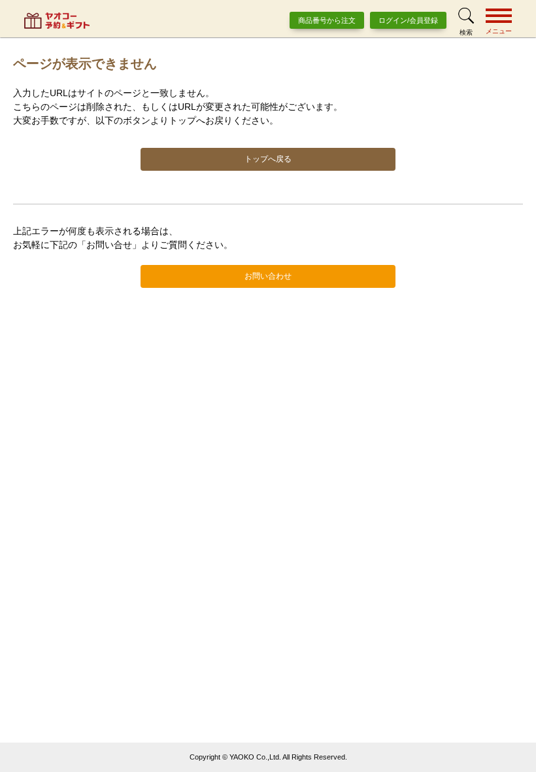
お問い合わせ (268, 276)
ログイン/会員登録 (408, 20)
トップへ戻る (268, 159)
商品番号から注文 (327, 20)
